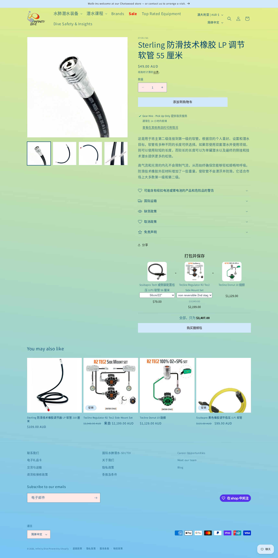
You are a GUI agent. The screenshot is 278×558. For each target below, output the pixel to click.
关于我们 (108, 460)
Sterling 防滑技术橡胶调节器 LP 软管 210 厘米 (53, 419)
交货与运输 (34, 467)
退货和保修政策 (37, 474)
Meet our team (187, 460)
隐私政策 (108, 467)
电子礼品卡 (34, 460)
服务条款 (104, 548)
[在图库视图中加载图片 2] (64, 153)
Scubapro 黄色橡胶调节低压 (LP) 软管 (219, 417)
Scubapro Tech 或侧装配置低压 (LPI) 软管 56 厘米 (157, 287)
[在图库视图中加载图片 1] (39, 153)
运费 (156, 72)
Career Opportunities (191, 453)
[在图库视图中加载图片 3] (90, 153)
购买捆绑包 (194, 328)
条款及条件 (109, 474)
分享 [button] (145, 245)
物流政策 (118, 548)
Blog (180, 467)
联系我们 (33, 453)
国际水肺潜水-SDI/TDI (116, 453)
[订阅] (95, 498)
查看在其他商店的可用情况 (160, 127)
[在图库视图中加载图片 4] (116, 153)
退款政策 (77, 548)
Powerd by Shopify (59, 548)
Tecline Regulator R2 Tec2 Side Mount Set (194, 287)
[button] (67, 14)
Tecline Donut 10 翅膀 (232, 285)
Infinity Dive (41, 548)
